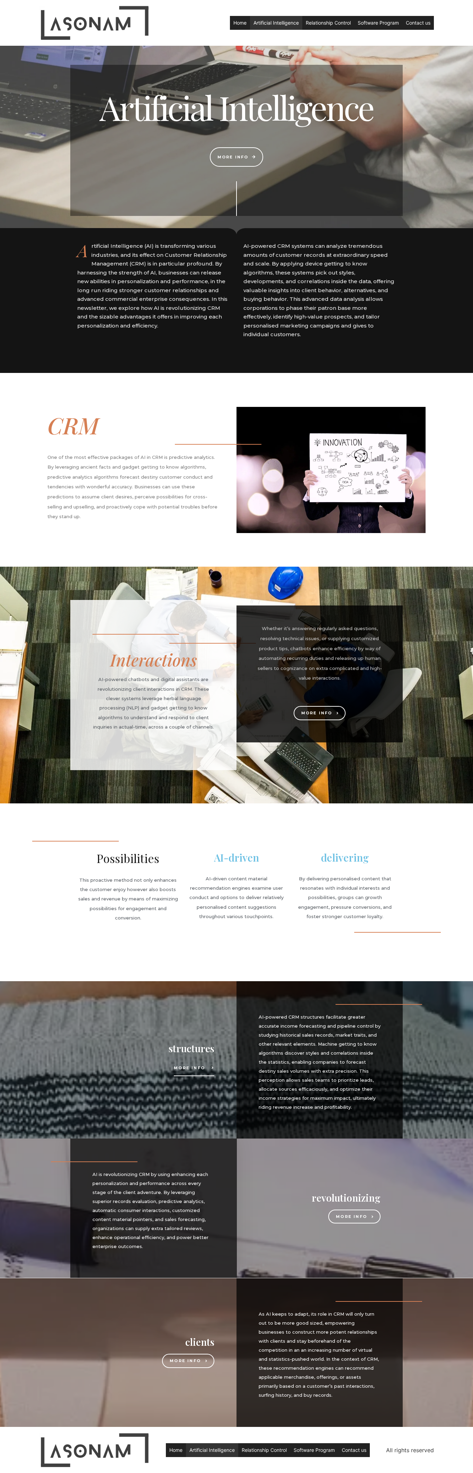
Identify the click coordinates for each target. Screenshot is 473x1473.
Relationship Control (328, 23)
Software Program (378, 23)
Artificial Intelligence (276, 23)
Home (240, 23)
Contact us (418, 23)
